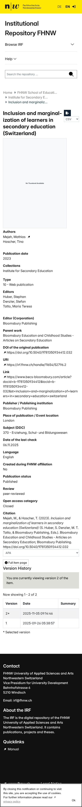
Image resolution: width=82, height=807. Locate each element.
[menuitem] (41, 44)
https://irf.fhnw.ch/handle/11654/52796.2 (36, 365)
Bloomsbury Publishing (20, 323)
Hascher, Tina (13, 242)
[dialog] (41, 795)
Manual (13, 749)
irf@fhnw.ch (22, 700)
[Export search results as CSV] (67, 113)
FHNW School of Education (37, 93)
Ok (73, 800)
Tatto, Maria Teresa (17, 306)
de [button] (60, 7)
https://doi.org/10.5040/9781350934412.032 (39, 352)
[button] (74, 6)
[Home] (23, 6)
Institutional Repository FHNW (30, 28)
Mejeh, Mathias (14, 237)
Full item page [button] (17, 562)
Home (7, 93)
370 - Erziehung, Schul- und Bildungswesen (35, 433)
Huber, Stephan (14, 297)
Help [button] (9, 59)
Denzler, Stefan (14, 301)
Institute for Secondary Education (28, 97)
